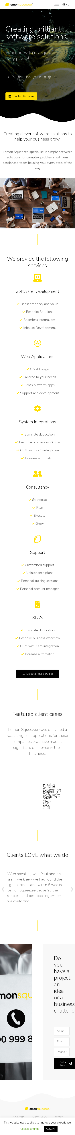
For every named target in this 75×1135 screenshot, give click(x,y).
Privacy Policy (38, 1117)
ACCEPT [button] (50, 1129)
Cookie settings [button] (29, 1129)
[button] (21, 96)
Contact (58, 1117)
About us (18, 1117)
